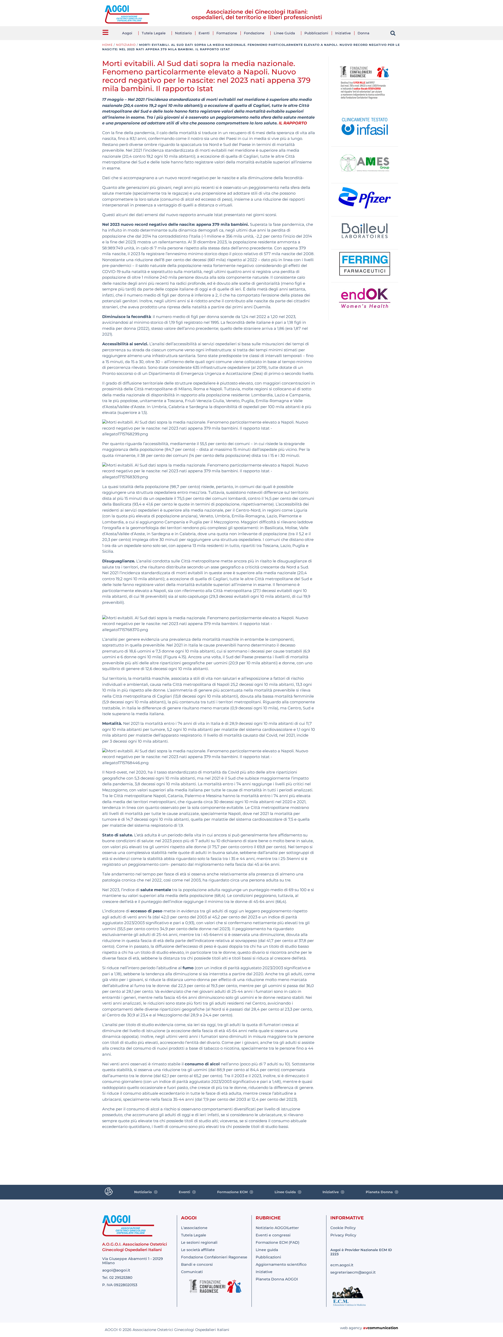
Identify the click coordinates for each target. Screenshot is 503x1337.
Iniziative (343, 33)
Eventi (204, 33)
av (365, 1327)
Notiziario (183, 33)
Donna (363, 33)
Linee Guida (284, 33)
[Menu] (105, 32)
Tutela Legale (154, 33)
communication (383, 1327)
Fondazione (254, 33)
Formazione (226, 33)
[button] (393, 33)
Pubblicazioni (316, 33)
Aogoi (127, 33)
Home (107, 45)
